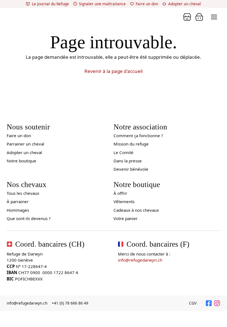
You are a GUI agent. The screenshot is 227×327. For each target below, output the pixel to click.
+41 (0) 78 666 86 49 (70, 303)
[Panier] (187, 17)
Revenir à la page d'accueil (113, 71)
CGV (193, 303)
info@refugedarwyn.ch (140, 260)
